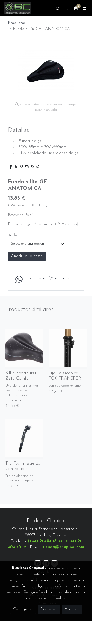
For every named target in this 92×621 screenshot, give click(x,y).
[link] (17, 8)
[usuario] (67, 8)
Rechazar (48, 609)
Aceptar (72, 609)
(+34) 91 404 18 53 (45, 541)
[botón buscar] (58, 8)
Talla (12, 236)
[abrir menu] (84, 8)
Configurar (23, 609)
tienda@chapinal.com (63, 547)
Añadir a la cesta (27, 256)
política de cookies (51, 598)
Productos (17, 23)
